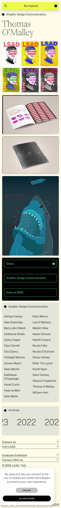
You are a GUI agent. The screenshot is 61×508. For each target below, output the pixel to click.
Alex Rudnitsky (13, 322)
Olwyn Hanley (41, 357)
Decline (27, 490)
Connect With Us (12, 460)
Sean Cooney (41, 374)
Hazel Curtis (11, 384)
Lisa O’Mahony (42, 322)
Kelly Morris (40, 316)
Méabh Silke (40, 328)
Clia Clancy (11, 351)
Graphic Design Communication (26, 14)
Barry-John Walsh (15, 328)
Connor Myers (12, 363)
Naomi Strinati (42, 334)
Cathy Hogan (12, 339)
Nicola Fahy (40, 345)
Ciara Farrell (12, 345)
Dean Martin (11, 369)
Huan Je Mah (12, 390)
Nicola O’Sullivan (43, 351)
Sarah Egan (40, 369)
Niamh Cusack (42, 339)
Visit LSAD (8, 446)
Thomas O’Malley (43, 386)
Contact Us (9, 442)
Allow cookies (27, 498)
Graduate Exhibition (14, 455)
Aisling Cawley (13, 316)
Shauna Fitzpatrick (44, 380)
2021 (48, 422)
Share (21, 262)
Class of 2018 (14, 292)
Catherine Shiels (14, 334)
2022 (20, 422)
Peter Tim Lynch (43, 363)
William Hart (40, 392)
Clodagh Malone (14, 357)
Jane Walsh (11, 396)
